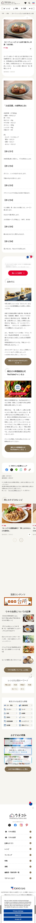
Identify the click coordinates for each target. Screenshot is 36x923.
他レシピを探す (17, 273)
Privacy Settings (18, 911)
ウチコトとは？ (10, 878)
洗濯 (24, 8)
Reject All (18, 915)
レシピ (8, 8)
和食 (7, 48)
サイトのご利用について (14, 490)
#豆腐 (29, 685)
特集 (6, 861)
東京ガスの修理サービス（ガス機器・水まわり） (22, 892)
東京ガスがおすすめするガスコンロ (18, 362)
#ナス (22, 689)
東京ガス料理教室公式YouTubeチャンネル (17, 448)
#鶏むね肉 (8, 685)
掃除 (16, 8)
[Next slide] (33, 8)
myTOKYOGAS (4, 892)
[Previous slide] (15, 540)
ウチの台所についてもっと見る (18, 670)
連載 (6, 867)
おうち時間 (9, 881)
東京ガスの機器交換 (26, 895)
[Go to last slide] (2, 8)
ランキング (8, 855)
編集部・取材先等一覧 (12, 872)
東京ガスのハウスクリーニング (12, 895)
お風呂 (33, 8)
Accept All (18, 919)
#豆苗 (15, 685)
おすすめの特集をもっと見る (18, 769)
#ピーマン (15, 689)
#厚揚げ (22, 685)
